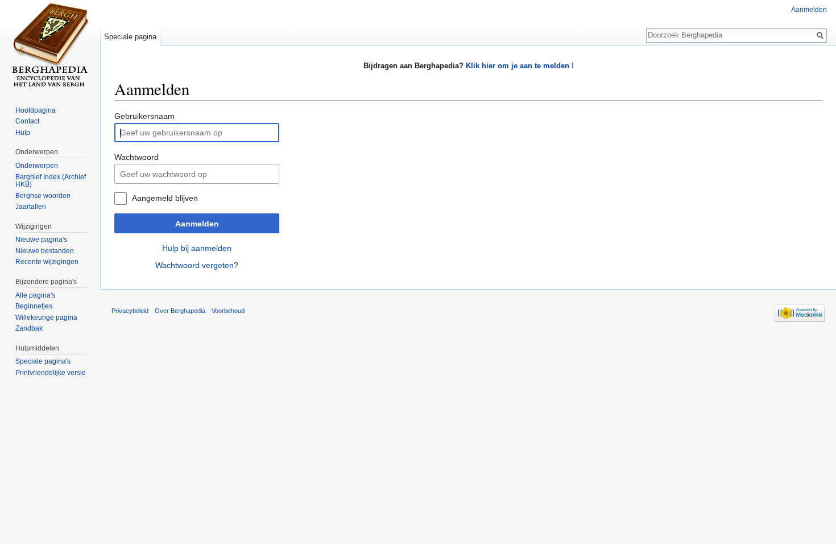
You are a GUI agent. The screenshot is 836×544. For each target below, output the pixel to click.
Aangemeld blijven (165, 198)
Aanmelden (197, 223)
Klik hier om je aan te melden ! (520, 65)
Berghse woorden (43, 196)
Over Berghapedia (180, 310)
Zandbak (29, 328)
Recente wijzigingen (46, 262)
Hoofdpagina (35, 110)
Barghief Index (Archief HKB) (50, 181)
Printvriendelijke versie (50, 373)
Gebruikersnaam (144, 116)
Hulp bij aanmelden (196, 248)
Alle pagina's (35, 295)
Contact (27, 121)
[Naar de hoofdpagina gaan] (50, 45)
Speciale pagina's (43, 361)
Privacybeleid (129, 310)
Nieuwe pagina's (41, 240)
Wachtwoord (136, 157)
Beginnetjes (33, 306)
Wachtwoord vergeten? (196, 265)
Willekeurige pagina (46, 318)
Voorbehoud (228, 310)
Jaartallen (30, 207)
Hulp (22, 133)
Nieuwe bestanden (44, 251)
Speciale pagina (130, 36)
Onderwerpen (36, 166)
